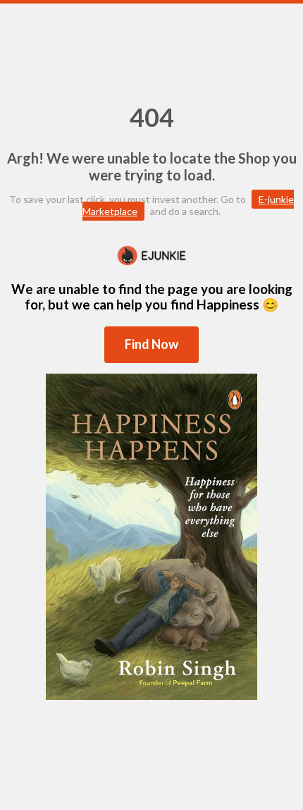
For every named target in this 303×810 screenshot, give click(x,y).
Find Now (151, 344)
